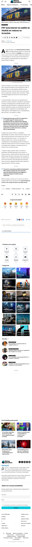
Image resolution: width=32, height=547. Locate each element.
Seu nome (3, 494)
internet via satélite (16, 188)
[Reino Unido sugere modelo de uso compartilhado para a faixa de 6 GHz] (8, 444)
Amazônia (8, 188)
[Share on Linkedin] (12, 37)
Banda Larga (4, 24)
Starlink (19, 53)
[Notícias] (23, 330)
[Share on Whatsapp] (10, 37)
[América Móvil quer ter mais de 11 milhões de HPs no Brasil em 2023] (24, 444)
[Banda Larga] (23, 273)
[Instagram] (25, 250)
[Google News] (25, 259)
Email (2, 499)
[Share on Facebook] (5, 37)
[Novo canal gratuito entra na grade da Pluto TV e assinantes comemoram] (4, 357)
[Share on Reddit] (14, 37)
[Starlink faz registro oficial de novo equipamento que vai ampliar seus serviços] (4, 350)
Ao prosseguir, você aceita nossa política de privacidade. (15, 505)
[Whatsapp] (20, 462)
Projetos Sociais (7, 298)
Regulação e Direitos (22, 298)
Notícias (19, 332)
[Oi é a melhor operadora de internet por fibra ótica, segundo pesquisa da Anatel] (8, 427)
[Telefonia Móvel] (23, 319)
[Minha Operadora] (16, 1)
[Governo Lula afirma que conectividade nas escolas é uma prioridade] (24, 427)
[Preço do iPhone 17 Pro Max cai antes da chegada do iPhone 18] (4, 343)
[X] (16, 250)
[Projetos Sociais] (9, 296)
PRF (23, 188)
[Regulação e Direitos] (23, 296)
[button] (2, 1)
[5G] (9, 273)
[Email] (16, 37)
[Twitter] (27, 462)
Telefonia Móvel (21, 321)
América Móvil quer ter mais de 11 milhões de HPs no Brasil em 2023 (23, 451)
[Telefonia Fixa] (9, 319)
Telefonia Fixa (7, 321)
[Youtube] (6, 259)
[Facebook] (6, 250)
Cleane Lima (9, 41)
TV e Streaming (7, 332)
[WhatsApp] (16, 259)
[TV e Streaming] (9, 330)
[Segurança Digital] (9, 307)
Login (28, 219)
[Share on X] (7, 37)
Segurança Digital (8, 309)
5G (4, 275)
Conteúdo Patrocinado (7, 430)
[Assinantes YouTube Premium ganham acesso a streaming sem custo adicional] (4, 363)
